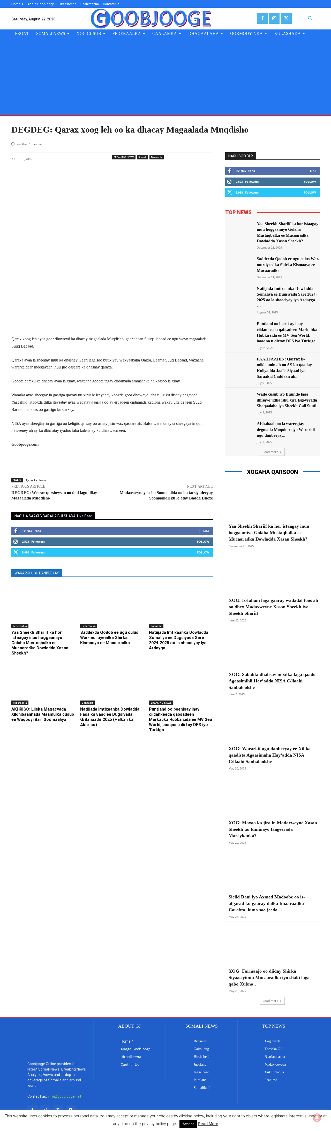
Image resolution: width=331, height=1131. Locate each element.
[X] (286, 18)
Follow (203, 541)
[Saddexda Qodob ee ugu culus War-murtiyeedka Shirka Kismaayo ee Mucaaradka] (112, 606)
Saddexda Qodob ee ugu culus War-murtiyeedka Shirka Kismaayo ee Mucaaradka (109, 637)
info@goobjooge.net (64, 1074)
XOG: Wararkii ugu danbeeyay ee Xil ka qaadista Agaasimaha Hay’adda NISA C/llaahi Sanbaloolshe (270, 755)
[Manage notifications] (317, 1117)
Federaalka (20, 626)
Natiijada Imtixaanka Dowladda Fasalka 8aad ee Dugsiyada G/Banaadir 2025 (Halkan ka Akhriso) (109, 717)
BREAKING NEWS (124, 157)
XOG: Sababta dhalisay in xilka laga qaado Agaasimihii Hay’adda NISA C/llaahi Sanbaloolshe (272, 681)
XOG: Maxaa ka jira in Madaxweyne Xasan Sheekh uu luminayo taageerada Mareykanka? (273, 829)
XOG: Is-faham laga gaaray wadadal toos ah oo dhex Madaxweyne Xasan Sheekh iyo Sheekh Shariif (273, 607)
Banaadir (156, 157)
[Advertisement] (165, 76)
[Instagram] (274, 18)
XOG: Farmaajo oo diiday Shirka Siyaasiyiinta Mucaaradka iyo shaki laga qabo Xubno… (269, 977)
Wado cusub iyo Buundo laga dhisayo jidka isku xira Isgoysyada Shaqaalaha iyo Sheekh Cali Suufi (287, 400)
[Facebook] (262, 18)
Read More (208, 1123)
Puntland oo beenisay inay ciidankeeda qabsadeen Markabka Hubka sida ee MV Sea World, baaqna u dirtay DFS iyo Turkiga (180, 719)
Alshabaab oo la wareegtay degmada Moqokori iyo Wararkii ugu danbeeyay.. (286, 429)
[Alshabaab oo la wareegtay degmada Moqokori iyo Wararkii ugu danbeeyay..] (239, 431)
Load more (270, 452)
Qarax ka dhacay (36, 480)
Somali (142, 157)
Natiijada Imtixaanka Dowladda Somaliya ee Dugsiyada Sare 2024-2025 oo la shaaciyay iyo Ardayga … (178, 640)
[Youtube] (71, 1087)
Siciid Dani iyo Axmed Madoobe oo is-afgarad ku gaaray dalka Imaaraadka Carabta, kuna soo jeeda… (267, 903)
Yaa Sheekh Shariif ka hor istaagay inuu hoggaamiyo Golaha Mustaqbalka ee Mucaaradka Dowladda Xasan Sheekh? (39, 643)
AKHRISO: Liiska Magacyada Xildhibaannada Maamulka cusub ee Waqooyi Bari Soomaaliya (42, 714)
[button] (310, 18)
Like (206, 531)
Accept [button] (188, 1124)
